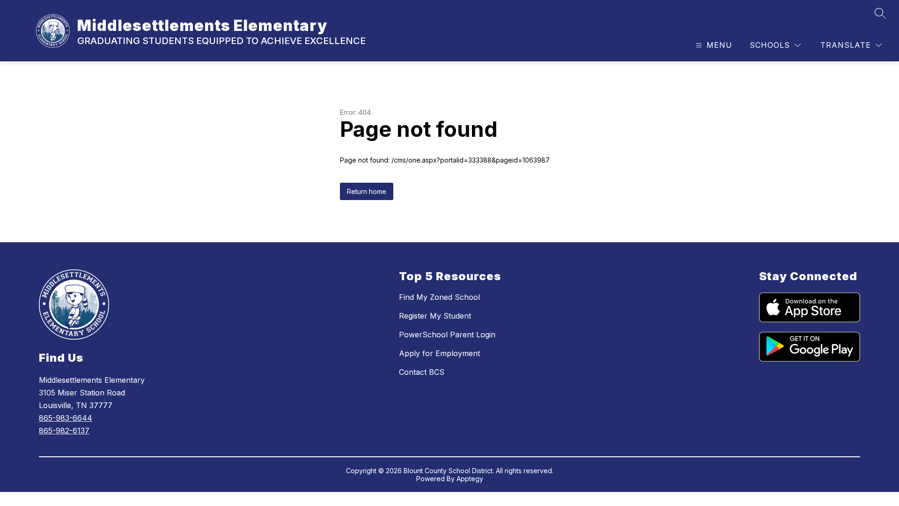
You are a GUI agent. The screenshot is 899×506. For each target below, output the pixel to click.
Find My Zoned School (439, 297)
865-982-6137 (64, 430)
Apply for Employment (439, 353)
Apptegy (470, 479)
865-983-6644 (65, 418)
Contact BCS (421, 372)
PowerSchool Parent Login (447, 334)
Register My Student (435, 315)
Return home (366, 191)
